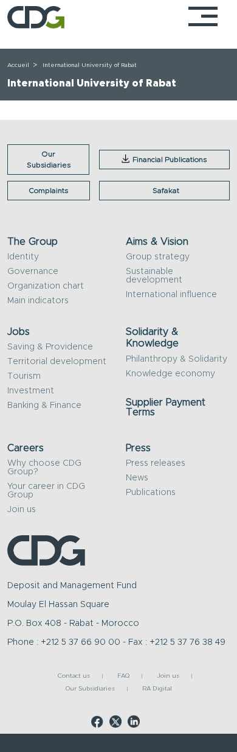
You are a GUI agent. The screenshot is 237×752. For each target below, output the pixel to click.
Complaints (48, 190)
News (137, 478)
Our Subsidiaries (48, 159)
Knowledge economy (170, 374)
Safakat (166, 190)
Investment (30, 391)
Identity (23, 257)
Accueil (18, 65)
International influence (171, 294)
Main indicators (38, 301)
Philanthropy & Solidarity (176, 359)
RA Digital (157, 689)
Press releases (155, 463)
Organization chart (45, 286)
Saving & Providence (50, 347)
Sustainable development (154, 275)
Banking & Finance (44, 405)
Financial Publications (169, 159)
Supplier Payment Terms (165, 407)
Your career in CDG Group (46, 490)
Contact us (74, 676)
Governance (32, 271)
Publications (151, 492)
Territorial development (56, 361)
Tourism (24, 376)
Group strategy (158, 257)
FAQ (123, 676)
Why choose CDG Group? (44, 467)
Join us (21, 509)
